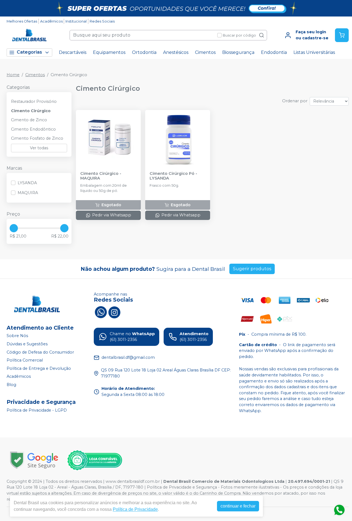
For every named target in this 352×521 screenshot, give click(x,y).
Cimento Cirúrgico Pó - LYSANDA (173, 176)
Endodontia (274, 52)
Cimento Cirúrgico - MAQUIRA (100, 176)
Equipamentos (109, 52)
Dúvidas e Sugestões (27, 343)
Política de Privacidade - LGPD (37, 410)
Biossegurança (238, 52)
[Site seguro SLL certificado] (34, 460)
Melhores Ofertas (22, 21)
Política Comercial (25, 360)
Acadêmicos (51, 21)
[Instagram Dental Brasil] (114, 311)
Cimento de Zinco (29, 119)
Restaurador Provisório (34, 101)
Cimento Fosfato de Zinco (37, 138)
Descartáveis (72, 52)
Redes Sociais (102, 21)
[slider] (14, 228)
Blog (11, 384)
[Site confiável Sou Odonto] (94, 460)
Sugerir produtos (252, 268)
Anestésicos (175, 52)
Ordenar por (294, 100)
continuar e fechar (238, 506)
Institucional (76, 21)
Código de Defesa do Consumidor (40, 352)
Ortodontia (144, 52)
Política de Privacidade (135, 509)
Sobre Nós (17, 335)
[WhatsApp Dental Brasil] (101, 311)
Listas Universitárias (314, 52)
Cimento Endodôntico (33, 129)
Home (13, 74)
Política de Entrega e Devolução (39, 368)
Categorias (29, 52)
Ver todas (39, 147)
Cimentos (205, 52)
